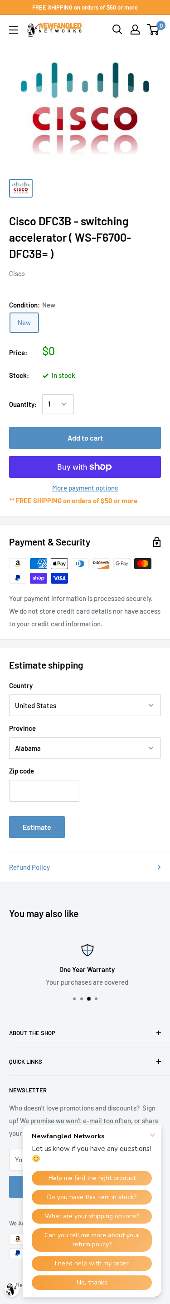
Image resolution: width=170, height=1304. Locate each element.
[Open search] (117, 30)
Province (22, 728)
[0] (153, 29)
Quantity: (23, 404)
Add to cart (85, 437)
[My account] (135, 30)
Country (21, 685)
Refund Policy (29, 867)
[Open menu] (13, 30)
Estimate (37, 827)
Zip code (21, 771)
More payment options (85, 488)
